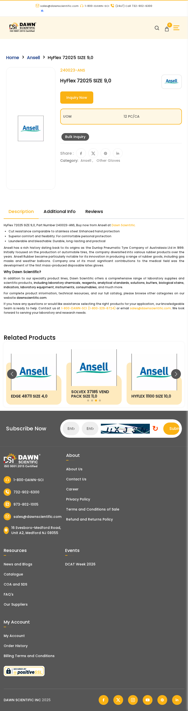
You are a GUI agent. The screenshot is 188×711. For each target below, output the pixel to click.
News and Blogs (18, 564)
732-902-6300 (26, 492)
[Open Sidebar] (176, 27)
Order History (16, 645)
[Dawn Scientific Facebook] (103, 700)
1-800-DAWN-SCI (97, 6)
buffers (151, 283)
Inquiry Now (76, 97)
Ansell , (87, 160)
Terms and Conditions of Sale (92, 509)
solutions (137, 283)
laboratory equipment (37, 287)
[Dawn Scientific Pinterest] (162, 700)
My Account (14, 635)
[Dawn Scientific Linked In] (177, 700)
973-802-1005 (25, 504)
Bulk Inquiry (75, 136)
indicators (11, 287)
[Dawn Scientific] (23, 31)
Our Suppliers (16, 604)
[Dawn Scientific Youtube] (148, 700)
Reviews (94, 211)
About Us (74, 469)
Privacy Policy (78, 499)
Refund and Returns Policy (89, 519)
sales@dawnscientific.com (59, 6)
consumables (86, 287)
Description (21, 211)
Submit (174, 428)
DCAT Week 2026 (80, 564)
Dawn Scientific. (124, 225)
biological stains (171, 283)
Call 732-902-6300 (133, 6)
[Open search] (156, 28)
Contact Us (76, 479)
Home (12, 57)
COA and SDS (15, 584)
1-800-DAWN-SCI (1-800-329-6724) (88, 308)
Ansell (33, 57)
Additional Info (60, 211)
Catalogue (13, 574)
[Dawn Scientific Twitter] (118, 700)
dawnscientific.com (32, 298)
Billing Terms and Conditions (29, 655)
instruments (64, 287)
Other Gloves (108, 160)
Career (72, 489)
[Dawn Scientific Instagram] (133, 700)
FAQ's (8, 594)
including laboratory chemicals (57, 283)
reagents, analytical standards (105, 283)
